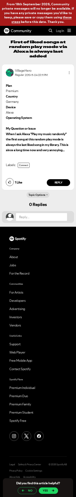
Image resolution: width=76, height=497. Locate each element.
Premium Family (20, 404)
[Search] (51, 31)
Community (21, 30)
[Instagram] (14, 436)
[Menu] (69, 30)
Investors (15, 317)
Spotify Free (17, 420)
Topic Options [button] (36, 195)
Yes (45, 490)
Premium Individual (22, 388)
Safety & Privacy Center (29, 464)
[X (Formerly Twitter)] (26, 436)
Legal (12, 464)
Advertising (17, 309)
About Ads (14, 477)
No (30, 490)
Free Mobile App (20, 360)
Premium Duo (18, 396)
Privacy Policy (15, 470)
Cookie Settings (33, 470)
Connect (23, 165)
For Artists (16, 292)
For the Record (19, 273)
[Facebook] (39, 436)
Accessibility (29, 477)
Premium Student (21, 412)
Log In (60, 31)
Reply (59, 182)
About (13, 257)
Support (15, 344)
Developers (17, 300)
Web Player (17, 352)
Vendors (15, 325)
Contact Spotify (20, 369)
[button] (69, 73)
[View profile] (10, 72)
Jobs (12, 265)
